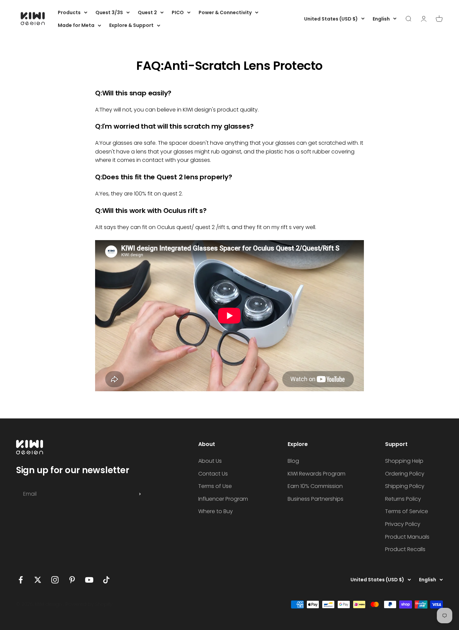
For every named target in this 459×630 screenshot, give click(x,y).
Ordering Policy (404, 474)
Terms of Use (215, 486)
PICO (178, 12)
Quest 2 (147, 12)
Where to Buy (215, 511)
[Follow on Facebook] (20, 579)
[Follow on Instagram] (54, 579)
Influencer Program (223, 499)
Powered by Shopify (89, 604)
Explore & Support (131, 25)
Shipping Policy (404, 486)
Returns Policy (403, 499)
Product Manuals (407, 537)
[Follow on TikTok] (106, 579)
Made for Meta (76, 25)
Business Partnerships (315, 499)
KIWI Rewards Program (316, 474)
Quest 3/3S (109, 12)
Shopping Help (404, 461)
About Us (210, 461)
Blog (293, 461)
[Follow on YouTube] (89, 579)
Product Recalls (405, 549)
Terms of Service (406, 511)
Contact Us (213, 474)
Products (69, 12)
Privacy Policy (402, 524)
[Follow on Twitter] (37, 579)
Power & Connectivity (225, 12)
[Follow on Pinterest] (72, 579)
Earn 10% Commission (315, 486)
